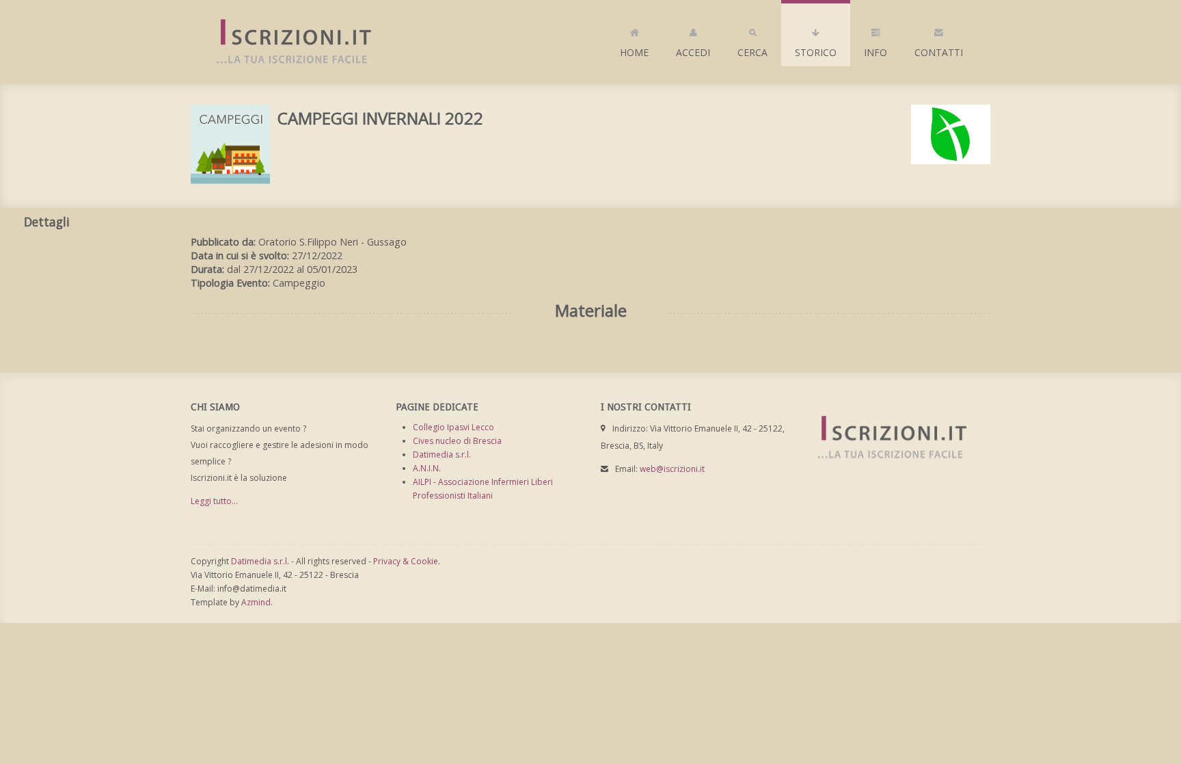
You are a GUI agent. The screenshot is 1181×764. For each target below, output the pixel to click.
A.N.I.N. (427, 468)
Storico (816, 52)
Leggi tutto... (214, 501)
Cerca (752, 52)
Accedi (693, 52)
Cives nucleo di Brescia (457, 441)
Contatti (938, 52)
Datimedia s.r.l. (442, 454)
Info (875, 52)
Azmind (256, 602)
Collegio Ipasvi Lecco (453, 427)
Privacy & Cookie (405, 561)
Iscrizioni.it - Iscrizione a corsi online (286, 42)
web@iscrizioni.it (672, 469)
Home (634, 52)
